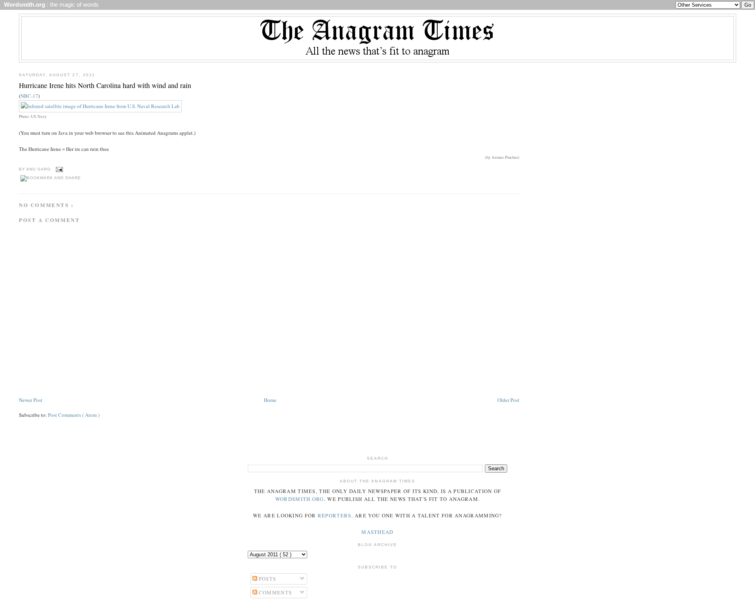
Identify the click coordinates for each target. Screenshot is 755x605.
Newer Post (30, 399)
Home (270, 399)
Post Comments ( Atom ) (73, 414)
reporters (335, 515)
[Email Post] (58, 169)
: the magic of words (50, 5)
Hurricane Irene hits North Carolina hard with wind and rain (105, 85)
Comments (274, 592)
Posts (266, 578)
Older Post (508, 399)
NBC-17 (29, 95)
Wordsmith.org (299, 498)
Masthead (377, 531)
